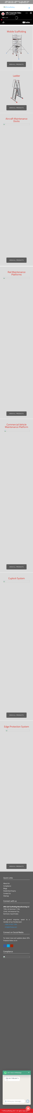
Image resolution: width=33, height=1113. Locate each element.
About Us (6, 883)
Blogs (5, 888)
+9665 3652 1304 (12, 2)
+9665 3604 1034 (9, 1)
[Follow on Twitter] (8, 945)
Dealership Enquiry (9, 891)
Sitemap (6, 896)
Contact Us (7, 893)
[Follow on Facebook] (4, 945)
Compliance (7, 886)
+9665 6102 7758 (18, 1)
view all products (16, 64)
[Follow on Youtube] (11, 945)
